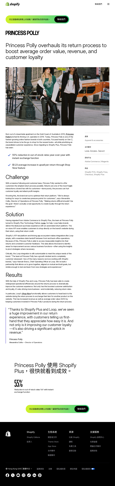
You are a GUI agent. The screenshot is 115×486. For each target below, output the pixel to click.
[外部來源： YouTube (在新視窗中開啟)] (18, 475)
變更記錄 (72, 451)
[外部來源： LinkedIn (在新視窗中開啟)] (34, 475)
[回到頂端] (8, 434)
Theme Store (53, 442)
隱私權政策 (60, 469)
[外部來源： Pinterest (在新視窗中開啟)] (40, 475)
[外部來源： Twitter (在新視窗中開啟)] (13, 475)
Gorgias (93, 151)
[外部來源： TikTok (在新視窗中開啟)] (29, 475)
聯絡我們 (98, 4)
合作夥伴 (51, 451)
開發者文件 (52, 437)
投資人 (29, 442)
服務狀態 (93, 451)
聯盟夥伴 (51, 455)
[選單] (108, 4)
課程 (71, 442)
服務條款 (40, 469)
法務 (50, 469)
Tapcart (101, 151)
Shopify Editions (33, 437)
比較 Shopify (74, 437)
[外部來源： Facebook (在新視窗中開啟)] (7, 475)
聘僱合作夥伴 (95, 446)
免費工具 (72, 446)
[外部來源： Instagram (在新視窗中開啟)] (23, 475)
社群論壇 (93, 442)
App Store (52, 446)
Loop (43, 223)
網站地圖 (73, 469)
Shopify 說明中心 (97, 437)
